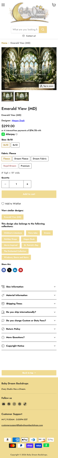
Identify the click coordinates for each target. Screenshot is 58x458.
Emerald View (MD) (12, 217)
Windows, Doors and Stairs (16, 257)
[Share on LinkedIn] (15, 270)
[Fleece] (6, 162)
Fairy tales (32, 233)
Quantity (5, 178)
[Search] (43, 29)
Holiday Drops (10, 239)
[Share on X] (9, 270)
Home (4, 43)
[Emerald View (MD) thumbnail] (8, 96)
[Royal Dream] (10, 169)
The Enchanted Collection (15, 251)
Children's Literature (13, 233)
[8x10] (6, 148)
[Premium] (25, 169)
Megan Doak (18, 120)
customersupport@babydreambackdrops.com (22, 425)
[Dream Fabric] (40, 162)
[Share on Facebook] (3, 270)
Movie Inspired (10, 245)
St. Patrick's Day (31, 245)
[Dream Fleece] (21, 162)
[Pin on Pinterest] (20, 270)
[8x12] (15, 148)
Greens (47, 233)
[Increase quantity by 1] (27, 184)
